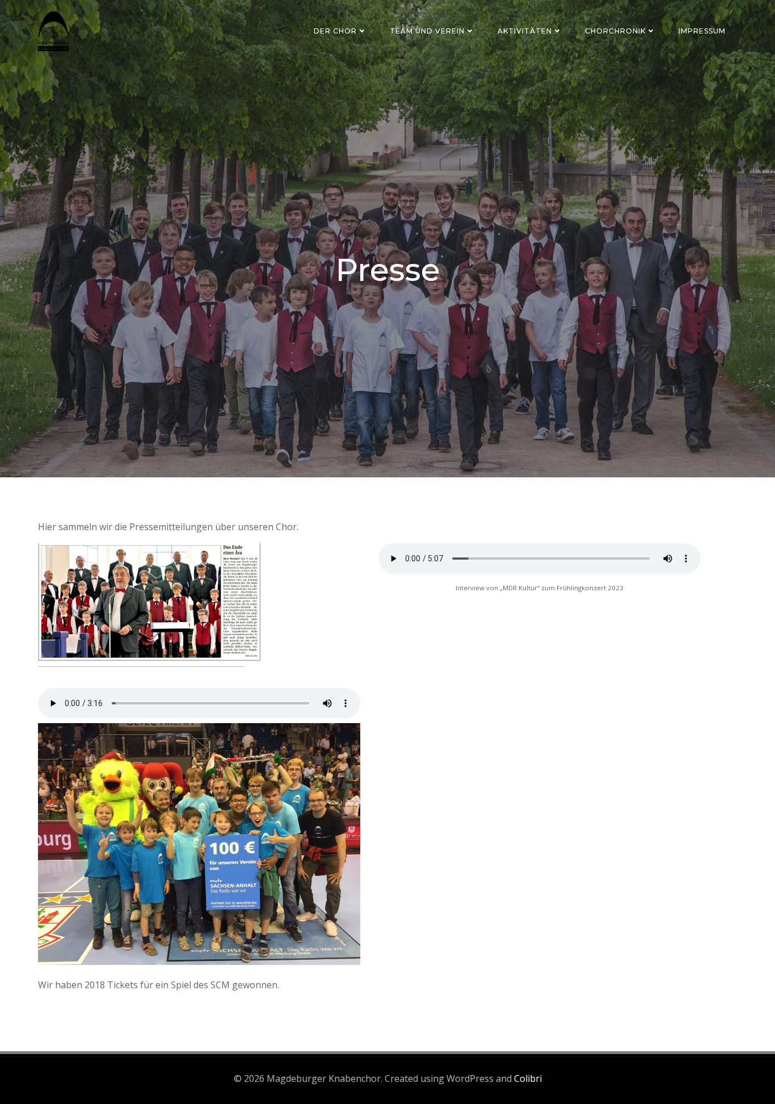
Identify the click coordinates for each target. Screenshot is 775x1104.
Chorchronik (615, 31)
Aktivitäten (525, 31)
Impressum (702, 31)
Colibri (528, 1078)
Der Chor (335, 31)
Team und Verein (427, 31)
